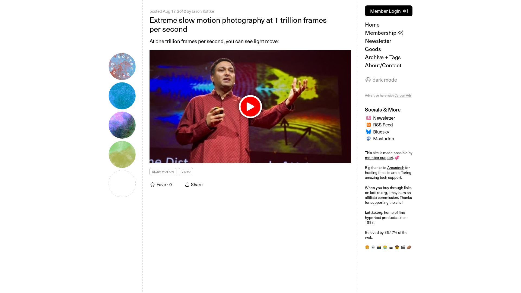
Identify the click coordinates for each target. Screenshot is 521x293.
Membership (381, 32)
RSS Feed (383, 124)
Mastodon (383, 138)
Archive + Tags (383, 57)
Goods (373, 49)
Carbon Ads (403, 95)
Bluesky (381, 131)
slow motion (163, 171)
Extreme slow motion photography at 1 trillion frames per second (238, 24)
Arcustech (395, 167)
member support (379, 157)
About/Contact (383, 65)
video (186, 171)
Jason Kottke (203, 11)
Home (372, 24)
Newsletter (378, 41)
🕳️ (391, 247)
